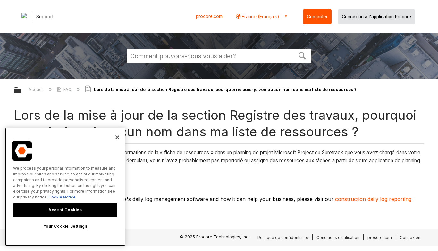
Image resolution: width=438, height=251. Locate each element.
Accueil (37, 89)
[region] (65, 187)
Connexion (410, 237)
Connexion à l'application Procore (376, 16)
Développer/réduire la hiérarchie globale (21, 90)
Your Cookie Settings (65, 226)
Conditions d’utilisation (337, 237)
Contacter (317, 16)
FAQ (67, 89)
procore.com (209, 16)
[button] (302, 55)
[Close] (117, 137)
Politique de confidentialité (282, 237)
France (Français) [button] (259, 16)
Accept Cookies (65, 209)
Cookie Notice (62, 197)
